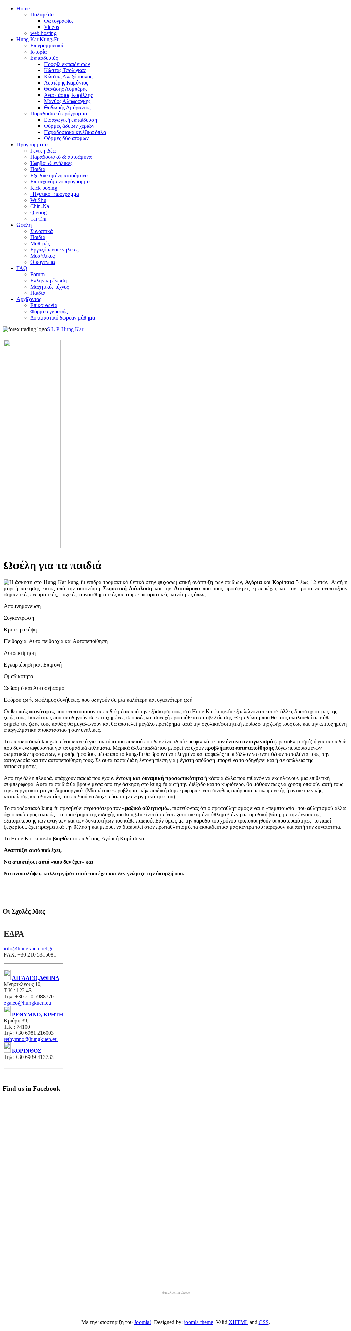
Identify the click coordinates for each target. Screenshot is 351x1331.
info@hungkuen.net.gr (28, 948)
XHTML (238, 1322)
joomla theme (198, 1322)
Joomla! (142, 1322)
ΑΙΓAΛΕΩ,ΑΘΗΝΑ (35, 978)
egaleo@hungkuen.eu (27, 1003)
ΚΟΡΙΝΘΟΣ (26, 1051)
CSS (264, 1322)
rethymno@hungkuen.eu (31, 1039)
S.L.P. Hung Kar (65, 329)
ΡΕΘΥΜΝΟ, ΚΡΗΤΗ (37, 1014)
